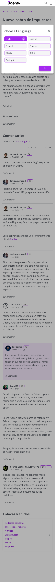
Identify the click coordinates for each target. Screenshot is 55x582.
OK (44, 68)
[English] (14, 3)
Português (10, 60)
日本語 (9, 53)
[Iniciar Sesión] (50, 3)
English (9, 38)
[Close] (49, 31)
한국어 (33, 53)
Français (33, 45)
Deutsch (10, 45)
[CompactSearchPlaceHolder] (45, 3)
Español (33, 38)
